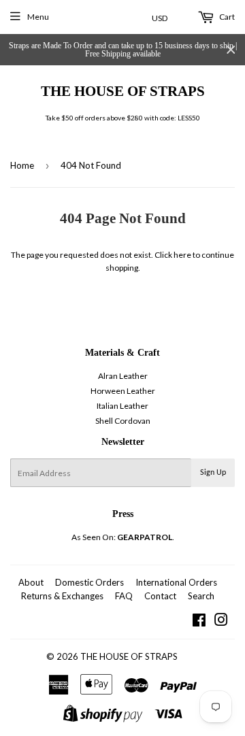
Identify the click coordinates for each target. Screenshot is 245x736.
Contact (160, 595)
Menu (38, 17)
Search (201, 595)
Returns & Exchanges (62, 595)
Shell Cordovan (122, 421)
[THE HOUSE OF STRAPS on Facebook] (199, 622)
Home (22, 165)
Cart (226, 17)
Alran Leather (123, 376)
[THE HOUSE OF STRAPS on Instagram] (221, 622)
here (182, 255)
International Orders (176, 582)
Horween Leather (123, 391)
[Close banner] (231, 50)
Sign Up (213, 473)
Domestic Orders (89, 582)
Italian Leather (122, 406)
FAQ (124, 595)
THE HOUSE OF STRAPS (123, 91)
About (31, 582)
